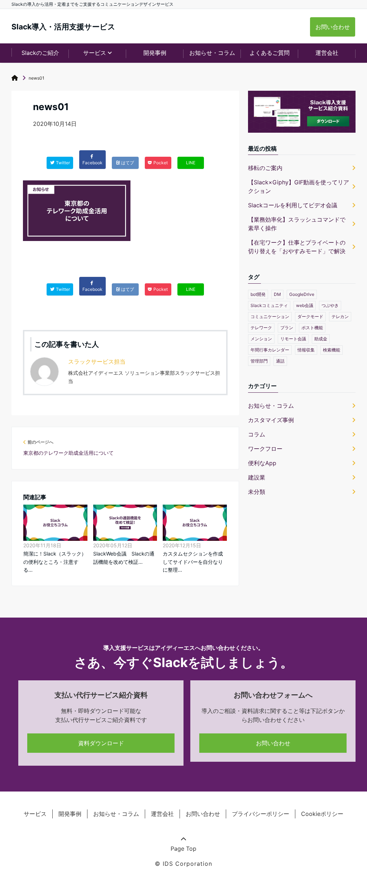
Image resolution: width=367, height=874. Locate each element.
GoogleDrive (301, 294)
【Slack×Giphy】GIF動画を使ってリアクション (298, 186)
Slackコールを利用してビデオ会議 (292, 205)
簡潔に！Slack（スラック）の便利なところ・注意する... (54, 562)
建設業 (256, 477)
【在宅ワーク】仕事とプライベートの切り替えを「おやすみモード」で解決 (296, 247)
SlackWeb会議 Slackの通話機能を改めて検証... (123, 557)
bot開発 (258, 294)
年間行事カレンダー (270, 350)
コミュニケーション (270, 316)
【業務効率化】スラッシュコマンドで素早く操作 (296, 224)
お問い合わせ (332, 26)
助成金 (320, 338)
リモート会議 (293, 338)
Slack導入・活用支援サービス (63, 26)
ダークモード (310, 316)
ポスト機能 (312, 327)
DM (277, 294)
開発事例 (154, 52)
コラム (256, 434)
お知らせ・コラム (212, 52)
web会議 (304, 305)
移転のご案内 (265, 167)
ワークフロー (265, 448)
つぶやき (330, 305)
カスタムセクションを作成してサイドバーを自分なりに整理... (193, 562)
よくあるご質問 (269, 52)
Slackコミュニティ (269, 305)
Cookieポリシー (322, 813)
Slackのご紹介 (40, 52)
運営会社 (326, 52)
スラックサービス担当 (96, 361)
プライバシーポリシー (260, 813)
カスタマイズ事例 (271, 420)
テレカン (340, 316)
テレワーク (261, 327)
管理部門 (259, 361)
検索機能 (331, 350)
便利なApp (262, 463)
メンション (261, 338)
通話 (280, 361)
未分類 (256, 491)
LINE (190, 162)
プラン (286, 327)
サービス (35, 813)
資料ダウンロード (101, 743)
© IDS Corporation (183, 863)
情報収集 (306, 350)
